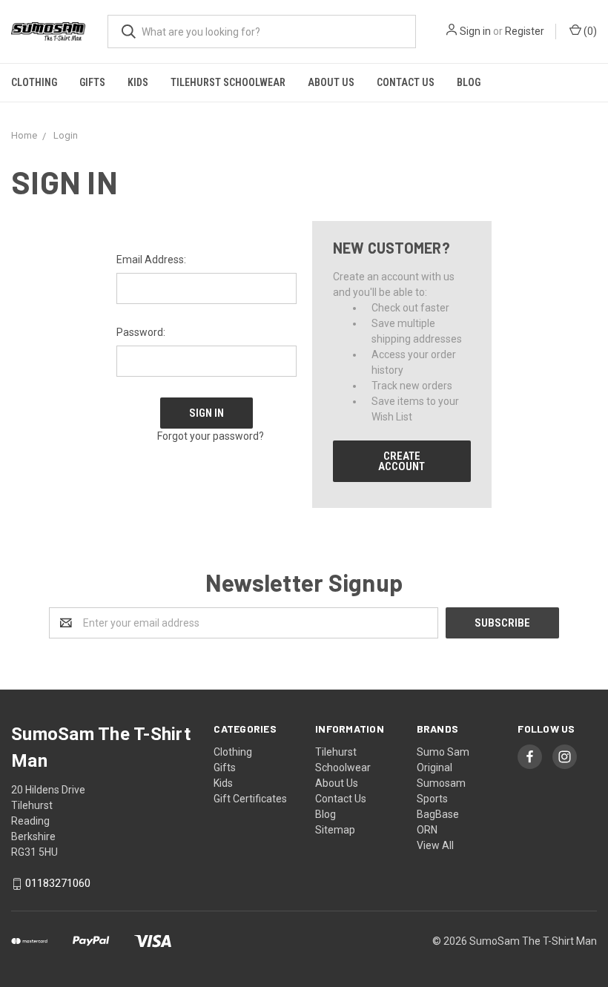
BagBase (438, 814)
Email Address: (151, 259)
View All (435, 845)
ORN (427, 830)
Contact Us (405, 82)
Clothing (34, 82)
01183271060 (57, 884)
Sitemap (335, 830)
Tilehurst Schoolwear (228, 82)
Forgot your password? (210, 436)
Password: (140, 332)
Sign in (475, 31)
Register (524, 31)
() (589, 31)
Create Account (401, 461)
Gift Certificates (250, 799)
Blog (468, 82)
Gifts (92, 82)
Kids (138, 82)
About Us (331, 82)
